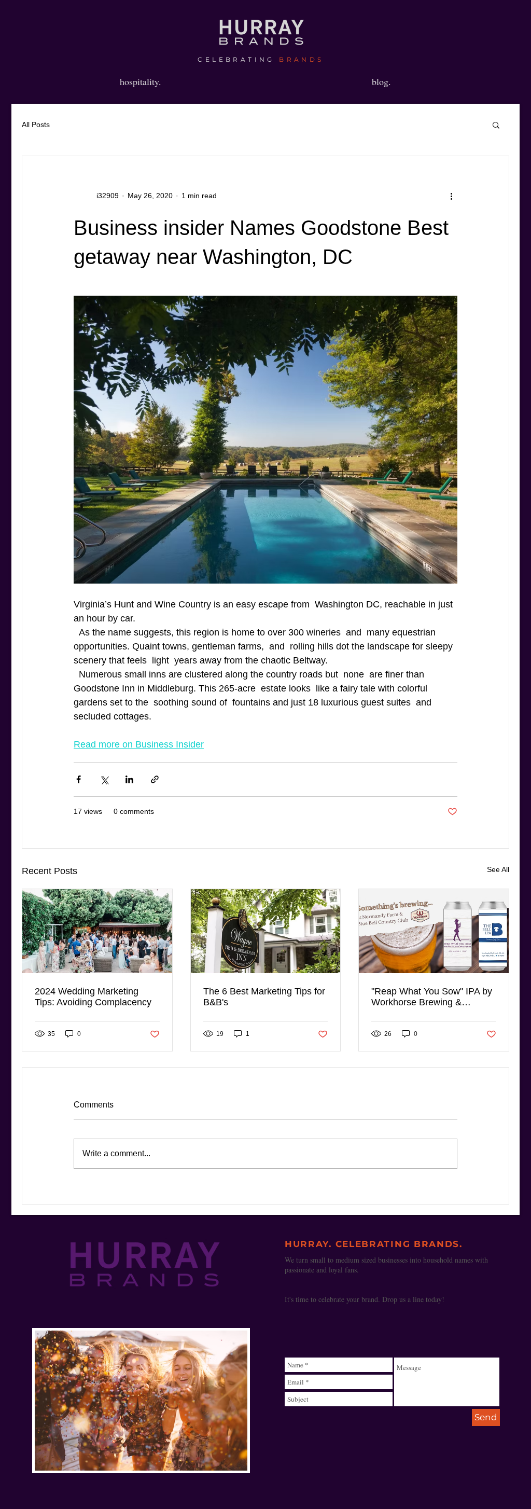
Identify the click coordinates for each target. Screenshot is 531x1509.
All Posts (36, 124)
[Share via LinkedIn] (129, 779)
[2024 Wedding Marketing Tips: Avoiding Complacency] (97, 931)
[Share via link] (155, 779)
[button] (496, 124)
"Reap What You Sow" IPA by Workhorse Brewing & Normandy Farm (431, 997)
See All (498, 869)
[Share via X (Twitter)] (104, 779)
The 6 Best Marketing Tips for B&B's (264, 996)
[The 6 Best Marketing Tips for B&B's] (266, 931)
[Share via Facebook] (78, 779)
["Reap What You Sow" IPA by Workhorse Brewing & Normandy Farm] (434, 931)
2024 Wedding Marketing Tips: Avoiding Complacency (93, 996)
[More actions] (451, 195)
